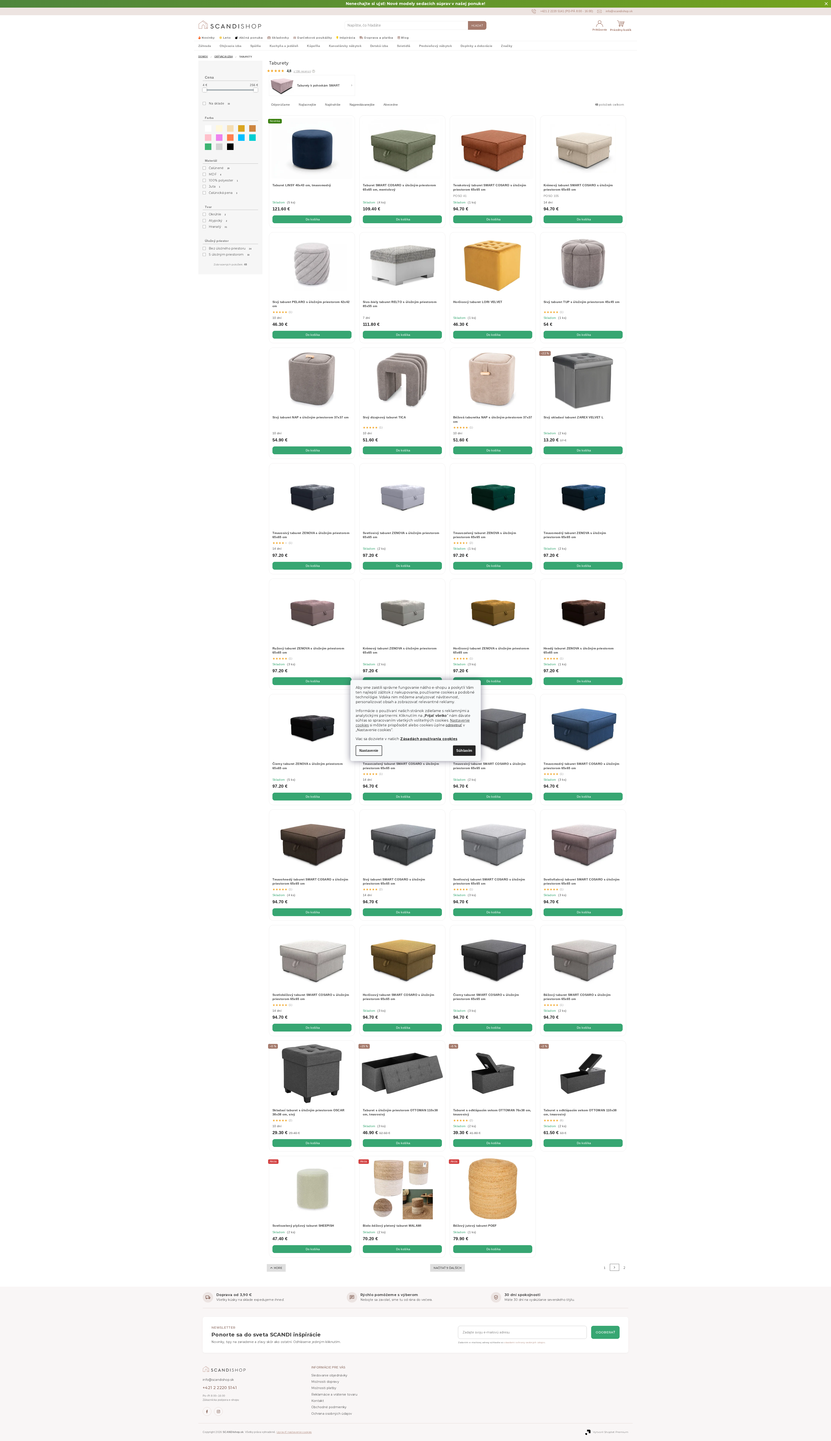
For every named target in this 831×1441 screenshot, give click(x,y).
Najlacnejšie (307, 104)
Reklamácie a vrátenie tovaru (334, 1394)
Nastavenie (368, 750)
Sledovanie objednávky (329, 1375)
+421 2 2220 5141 (220, 1387)
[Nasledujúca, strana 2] (614, 1267)
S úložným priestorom (229, 254)
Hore (278, 1268)
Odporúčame (280, 104)
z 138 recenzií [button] (302, 71)
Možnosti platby (324, 1388)
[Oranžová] (229, 136)
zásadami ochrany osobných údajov (524, 1342)
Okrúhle (217, 214)
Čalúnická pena (223, 193)
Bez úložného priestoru (230, 248)
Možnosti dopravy (325, 1382)
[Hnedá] (251, 127)
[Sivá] (218, 145)
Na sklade (219, 103)
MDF (215, 174)
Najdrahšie (332, 104)
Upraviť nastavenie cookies (294, 1432)
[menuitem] (204, 45)
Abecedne (390, 104)
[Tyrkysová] (251, 136)
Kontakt (317, 1401)
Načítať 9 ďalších (447, 1268)
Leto (227, 37)
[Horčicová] (240, 127)
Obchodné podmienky (329, 1407)
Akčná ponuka (251, 37)
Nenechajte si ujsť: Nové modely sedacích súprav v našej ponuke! (415, 3)
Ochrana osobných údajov (331, 1414)
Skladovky (280, 37)
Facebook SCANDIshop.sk (207, 1411)
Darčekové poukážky (314, 37)
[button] (313, 71)
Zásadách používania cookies (428, 739)
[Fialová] (218, 136)
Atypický (218, 221)
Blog (405, 37)
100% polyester (223, 180)
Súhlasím (464, 750)
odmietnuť (454, 725)
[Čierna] (229, 145)
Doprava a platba (378, 37)
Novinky (208, 37)
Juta (214, 186)
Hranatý (218, 227)
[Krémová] (218, 127)
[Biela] (207, 127)
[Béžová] (229, 127)
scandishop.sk (218, 1411)
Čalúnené (219, 168)
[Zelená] (207, 145)
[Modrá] (240, 136)
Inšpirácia (347, 37)
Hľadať (477, 25)
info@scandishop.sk (218, 1380)
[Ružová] (207, 136)
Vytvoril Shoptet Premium (610, 1432)
